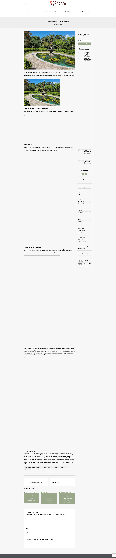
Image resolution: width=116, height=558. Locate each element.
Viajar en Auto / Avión (82, 246)
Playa (27, 495)
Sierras (79, 232)
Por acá (48, 12)
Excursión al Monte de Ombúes (31, 497)
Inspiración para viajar (65, 495)
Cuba (79, 199)
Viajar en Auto (81, 243)
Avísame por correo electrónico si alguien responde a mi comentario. (40, 539)
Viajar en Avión (81, 248)
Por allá (57, 12)
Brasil (79, 192)
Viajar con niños (81, 241)
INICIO (33, 11)
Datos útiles (80, 12)
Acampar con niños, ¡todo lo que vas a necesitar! (87, 54)
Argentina (80, 190)
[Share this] (63, 474)
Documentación (81, 203)
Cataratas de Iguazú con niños (84, 266)
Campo (79, 194)
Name (27, 528)
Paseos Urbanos (81, 214)
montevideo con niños (36, 467)
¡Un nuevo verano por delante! (67, 499)
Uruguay (34, 495)
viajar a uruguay (63, 467)
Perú (79, 217)
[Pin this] (68, 474)
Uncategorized (81, 237)
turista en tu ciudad (46, 467)
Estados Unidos (81, 205)
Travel (51, 496)
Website (27, 536)
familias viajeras (27, 467)
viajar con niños (27, 468)
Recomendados (68, 12)
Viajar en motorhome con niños (87, 151)
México (79, 210)
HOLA (41, 11)
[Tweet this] (65, 474)
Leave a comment (49, 474)
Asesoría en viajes (49, 500)
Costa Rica (80, 196)
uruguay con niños (55, 467)
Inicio (25, 556)
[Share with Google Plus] (67, 474)
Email (27, 532)
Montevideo (80, 212)
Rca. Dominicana (81, 228)
